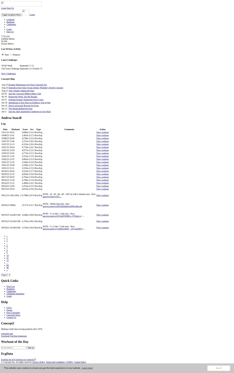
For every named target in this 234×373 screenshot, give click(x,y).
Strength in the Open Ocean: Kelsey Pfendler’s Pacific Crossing (36, 88)
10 (7, 255)
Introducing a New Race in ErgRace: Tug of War (30, 103)
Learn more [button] (87, 368)
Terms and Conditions (55, 362)
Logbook (10, 19)
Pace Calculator (13, 312)
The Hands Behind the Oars (20, 108)
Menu (11, 15)
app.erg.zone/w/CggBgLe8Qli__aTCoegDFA (62, 229)
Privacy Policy (38, 362)
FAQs (9, 308)
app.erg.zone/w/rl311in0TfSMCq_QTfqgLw (62, 216)
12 (7, 260)
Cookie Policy (80, 362)
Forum (9, 310)
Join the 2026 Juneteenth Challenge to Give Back (30, 111)
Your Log (10, 286)
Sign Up (10, 8)
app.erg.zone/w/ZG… (52, 196)
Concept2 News (13, 315)
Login (3, 8)
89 (7, 265)
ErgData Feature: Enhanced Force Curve (26, 100)
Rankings (10, 22)
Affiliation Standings (15, 294)
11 (7, 258)
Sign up (31, 348)
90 (7, 268)
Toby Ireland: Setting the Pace (21, 91)
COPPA (69, 362)
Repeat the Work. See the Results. (23, 97)
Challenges (11, 24)
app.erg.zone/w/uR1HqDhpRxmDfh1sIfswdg (62, 206)
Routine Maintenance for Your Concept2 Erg (28, 85)
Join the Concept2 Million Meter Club (25, 94)
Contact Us (11, 317)
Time (6, 55)
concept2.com (7, 333)
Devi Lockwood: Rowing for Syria (24, 105)
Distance (16, 55)
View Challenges (8, 74)
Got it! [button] (219, 368)
